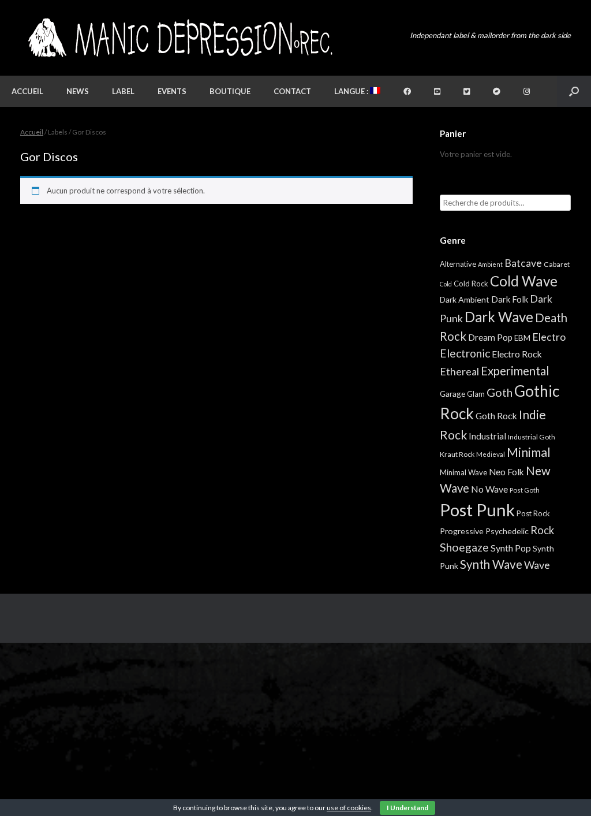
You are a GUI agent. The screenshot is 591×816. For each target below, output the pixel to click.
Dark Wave (499, 316)
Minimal (529, 452)
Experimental (515, 371)
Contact (292, 91)
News (77, 91)
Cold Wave (524, 281)
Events (172, 91)
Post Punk (477, 510)
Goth (500, 392)
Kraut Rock (457, 454)
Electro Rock (517, 353)
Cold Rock (471, 283)
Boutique (230, 91)
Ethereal (459, 371)
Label (123, 91)
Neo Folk (506, 472)
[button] (574, 91)
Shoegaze (464, 547)
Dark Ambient (464, 299)
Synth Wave (491, 564)
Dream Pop (490, 337)
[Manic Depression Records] (179, 38)
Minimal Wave (463, 472)
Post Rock (533, 513)
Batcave (523, 262)
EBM (522, 337)
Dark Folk (509, 299)
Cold (446, 284)
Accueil (27, 91)
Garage (452, 393)
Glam (476, 393)
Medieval (490, 454)
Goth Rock (496, 415)
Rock (542, 530)
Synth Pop (511, 547)
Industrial (487, 436)
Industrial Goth (531, 437)
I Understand (407, 807)
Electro (549, 336)
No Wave (489, 488)
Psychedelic (507, 531)
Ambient (490, 264)
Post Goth (525, 490)
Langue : (352, 91)
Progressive (462, 531)
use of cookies (349, 807)
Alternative (458, 264)
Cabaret (557, 264)
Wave (537, 564)
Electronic (465, 353)
